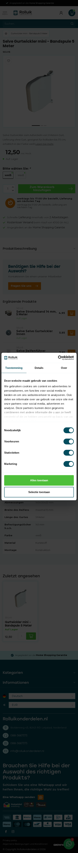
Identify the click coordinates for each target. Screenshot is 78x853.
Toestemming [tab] (13, 367)
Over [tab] (64, 367)
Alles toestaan (39, 480)
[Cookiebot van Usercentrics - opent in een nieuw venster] (58, 357)
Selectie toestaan (39, 492)
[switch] (68, 441)
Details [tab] (39, 367)
